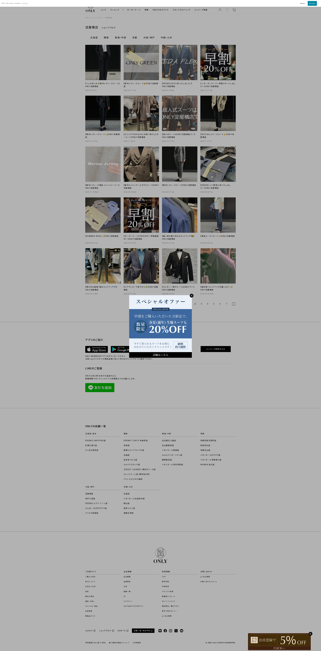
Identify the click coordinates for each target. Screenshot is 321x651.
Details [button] (25, 3)
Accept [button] (312, 3)
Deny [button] (302, 3)
